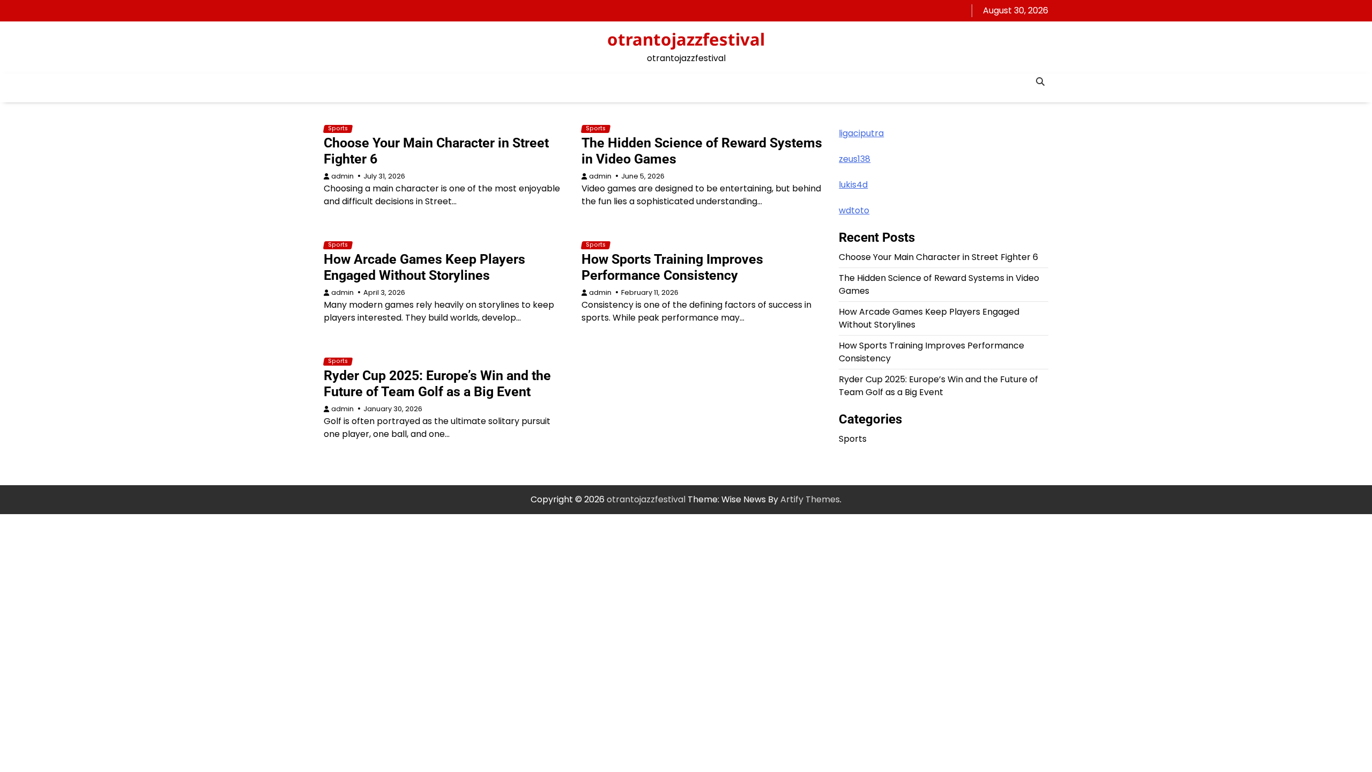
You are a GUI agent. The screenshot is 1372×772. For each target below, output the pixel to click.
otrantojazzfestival (686, 39)
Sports (338, 128)
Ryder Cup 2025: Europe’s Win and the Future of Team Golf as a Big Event (437, 383)
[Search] (1040, 81)
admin (342, 176)
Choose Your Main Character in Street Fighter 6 (938, 257)
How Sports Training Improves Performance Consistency (672, 267)
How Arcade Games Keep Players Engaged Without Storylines (424, 267)
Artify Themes (810, 499)
